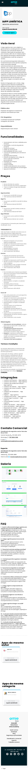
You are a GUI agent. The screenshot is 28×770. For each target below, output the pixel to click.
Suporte (14, 740)
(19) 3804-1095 (13, 437)
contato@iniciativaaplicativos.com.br (12, 441)
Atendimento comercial (14, 738)
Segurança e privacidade (14, 735)
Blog (14, 733)
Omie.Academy (14, 727)
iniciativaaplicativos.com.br (18, 457)
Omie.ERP (14, 723)
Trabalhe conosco (14, 742)
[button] (2, 2)
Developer (14, 732)
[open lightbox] (14, 472)
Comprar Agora (9, 33)
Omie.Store (14, 725)
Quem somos (14, 730)
